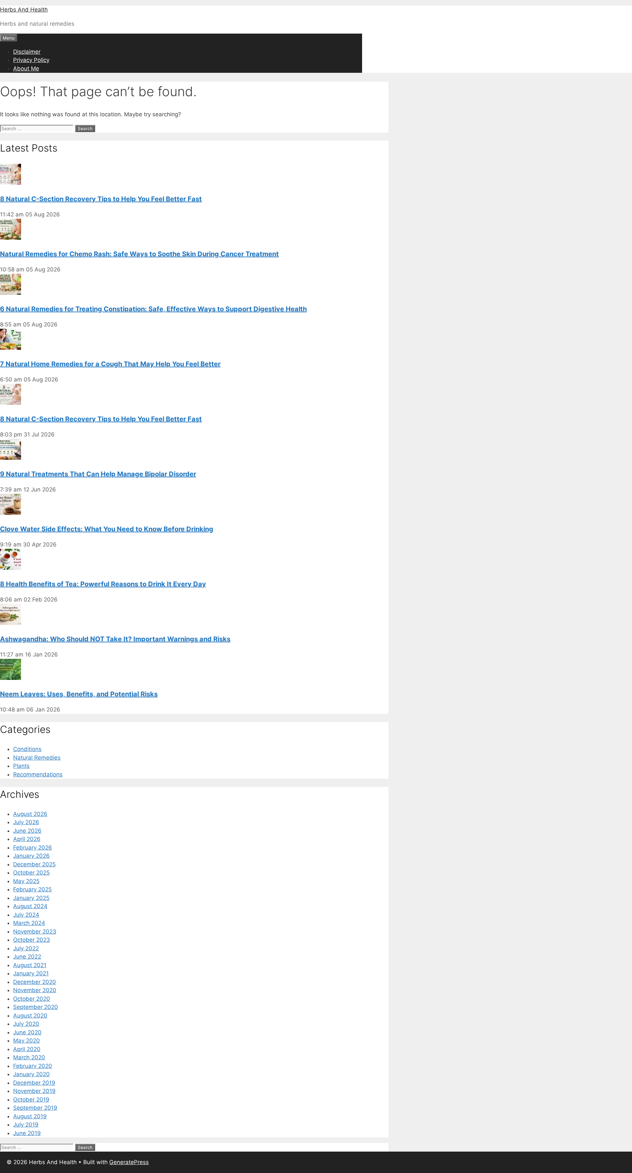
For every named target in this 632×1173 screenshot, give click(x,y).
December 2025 (34, 864)
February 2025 (32, 889)
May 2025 (26, 881)
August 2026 (30, 814)
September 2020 (35, 1007)
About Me (26, 68)
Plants (21, 766)
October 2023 (31, 939)
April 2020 (26, 1049)
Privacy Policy (31, 60)
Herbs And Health (24, 9)
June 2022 (27, 956)
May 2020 (26, 1040)
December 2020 (34, 982)
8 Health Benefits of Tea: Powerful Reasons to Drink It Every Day (103, 584)
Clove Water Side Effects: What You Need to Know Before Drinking (106, 529)
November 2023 (34, 931)
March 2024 (29, 923)
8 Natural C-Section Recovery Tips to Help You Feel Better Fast (101, 199)
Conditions (27, 749)
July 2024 (26, 914)
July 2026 (26, 822)
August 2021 (29, 965)
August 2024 (30, 906)
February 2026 (32, 847)
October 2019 (31, 1099)
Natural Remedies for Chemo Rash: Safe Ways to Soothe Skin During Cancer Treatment (139, 254)
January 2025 (31, 898)
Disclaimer (26, 51)
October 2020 (31, 998)
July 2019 (26, 1124)
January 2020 (31, 1074)
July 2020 (26, 1023)
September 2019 (35, 1107)
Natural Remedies (37, 757)
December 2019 (34, 1082)
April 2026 (26, 839)
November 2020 (34, 990)
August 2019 (30, 1116)
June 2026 (27, 830)
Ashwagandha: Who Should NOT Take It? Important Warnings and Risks (115, 639)
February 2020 (32, 1066)
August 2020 (30, 1015)
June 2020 (27, 1032)
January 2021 (31, 973)
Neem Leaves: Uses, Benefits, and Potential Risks (79, 694)
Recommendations (38, 774)
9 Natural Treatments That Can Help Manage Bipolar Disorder (98, 474)
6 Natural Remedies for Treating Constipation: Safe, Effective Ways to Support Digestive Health (153, 309)
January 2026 (31, 855)
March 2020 (29, 1057)
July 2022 (26, 948)
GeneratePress (129, 1162)
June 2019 (27, 1133)
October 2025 (31, 872)
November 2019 (34, 1091)
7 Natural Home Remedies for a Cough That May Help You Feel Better (110, 364)
